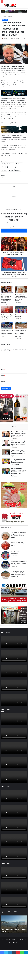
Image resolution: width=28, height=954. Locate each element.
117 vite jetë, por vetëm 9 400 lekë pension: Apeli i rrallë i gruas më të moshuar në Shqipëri (21, 297)
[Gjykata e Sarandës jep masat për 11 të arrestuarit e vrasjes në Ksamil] (7, 325)
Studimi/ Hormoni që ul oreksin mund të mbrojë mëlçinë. (6, 316)
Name (3, 369)
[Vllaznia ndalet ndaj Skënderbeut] (21, 309)
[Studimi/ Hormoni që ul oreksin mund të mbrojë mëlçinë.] (7, 309)
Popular (14, 427)
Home (4, 16)
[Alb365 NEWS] (10, 5)
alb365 (5, 38)
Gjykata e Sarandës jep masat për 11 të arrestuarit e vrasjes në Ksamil (19, 563)
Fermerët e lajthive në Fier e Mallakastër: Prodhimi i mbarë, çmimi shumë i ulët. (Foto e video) (20, 333)
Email (3, 375)
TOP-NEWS (9, 16)
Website (3, 381)
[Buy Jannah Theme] (14, 11)
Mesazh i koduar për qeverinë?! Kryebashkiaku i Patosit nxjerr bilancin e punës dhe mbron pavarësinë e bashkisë (18, 472)
